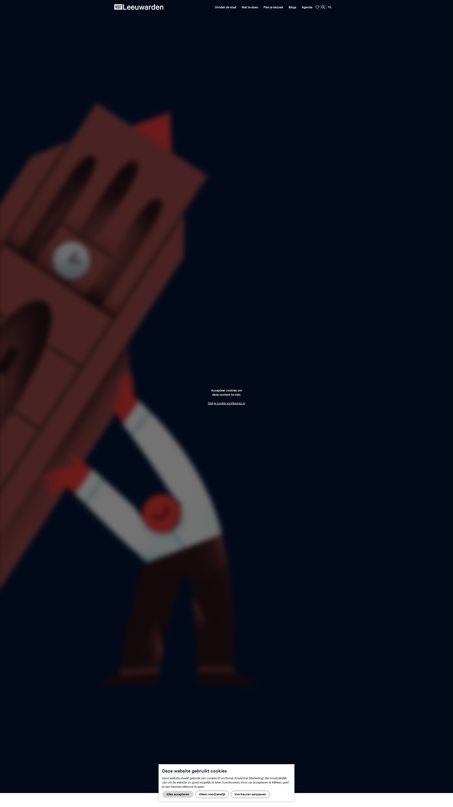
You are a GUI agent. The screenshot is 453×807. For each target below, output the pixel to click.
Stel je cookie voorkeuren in (226, 403)
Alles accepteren (177, 794)
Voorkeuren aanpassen (250, 794)
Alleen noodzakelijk (212, 794)
